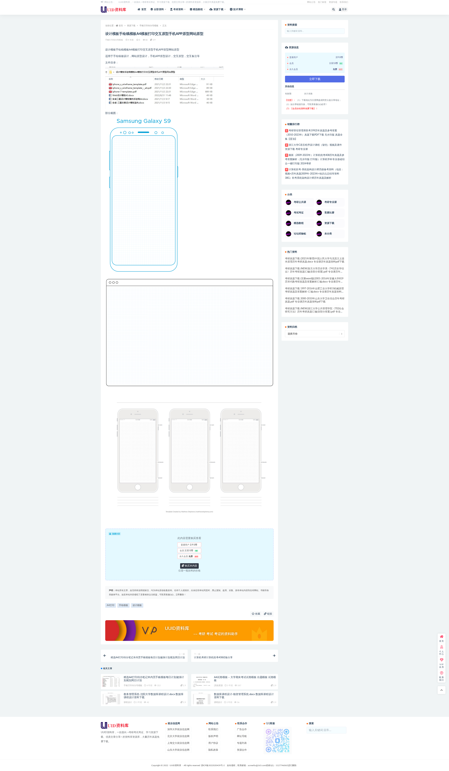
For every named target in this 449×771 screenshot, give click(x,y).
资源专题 (333, 2)
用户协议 (213, 743)
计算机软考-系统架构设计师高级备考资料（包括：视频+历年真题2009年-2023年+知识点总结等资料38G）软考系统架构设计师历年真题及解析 (314, 173)
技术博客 (238, 9)
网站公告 (311, 2)
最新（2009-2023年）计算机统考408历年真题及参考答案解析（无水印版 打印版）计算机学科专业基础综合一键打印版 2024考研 (315, 159)
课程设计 (128, 702)
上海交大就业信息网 (178, 743)
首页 (143, 9)
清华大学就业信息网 (178, 729)
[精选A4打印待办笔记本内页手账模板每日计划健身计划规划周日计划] (111, 682)
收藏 (257, 614)
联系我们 (344, 2)
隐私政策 (213, 750)
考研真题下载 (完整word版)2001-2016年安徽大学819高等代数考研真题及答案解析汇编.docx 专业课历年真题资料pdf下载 (314, 281)
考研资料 (178, 9)
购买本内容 (190, 566)
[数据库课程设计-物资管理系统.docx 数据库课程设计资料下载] (201, 702)
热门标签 (322, 2)
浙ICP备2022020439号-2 (213, 765)
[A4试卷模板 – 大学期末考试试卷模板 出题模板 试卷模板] (201, 682)
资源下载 (218, 9)
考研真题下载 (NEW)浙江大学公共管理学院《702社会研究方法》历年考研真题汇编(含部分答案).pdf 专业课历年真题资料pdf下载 (314, 311)
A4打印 (110, 605)
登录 (344, 9)
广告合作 (242, 729)
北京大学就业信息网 (178, 736)
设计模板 (137, 605)
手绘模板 (123, 605)
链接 (269, 614)
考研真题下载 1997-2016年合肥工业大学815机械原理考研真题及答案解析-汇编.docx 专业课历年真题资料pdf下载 (314, 291)
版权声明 (213, 736)
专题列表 (242, 743)
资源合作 (242, 750)
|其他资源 (218, 685)
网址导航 (242, 736)
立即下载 (314, 79)
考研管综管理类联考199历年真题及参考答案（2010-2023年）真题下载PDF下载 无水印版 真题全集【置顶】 (314, 134)
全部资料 (159, 9)
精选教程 (198, 9)
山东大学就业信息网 (178, 750)
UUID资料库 (175, 765)
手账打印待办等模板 (148, 26)
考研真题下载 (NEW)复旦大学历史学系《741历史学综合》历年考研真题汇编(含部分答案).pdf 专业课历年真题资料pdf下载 (314, 271)
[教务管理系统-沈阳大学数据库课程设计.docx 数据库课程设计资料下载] (111, 702)
